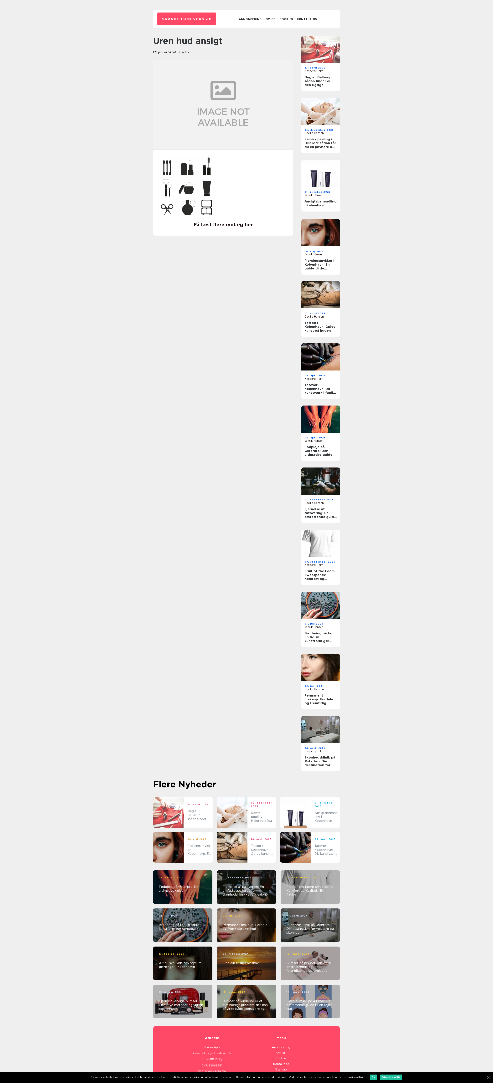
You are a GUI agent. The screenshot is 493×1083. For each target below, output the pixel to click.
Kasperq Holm (313, 71)
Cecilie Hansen (314, 133)
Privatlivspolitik (391, 1077)
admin (186, 52)
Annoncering (250, 19)
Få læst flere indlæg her (223, 224)
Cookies (286, 19)
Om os (271, 19)
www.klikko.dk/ (215, 1071)
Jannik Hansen (313, 195)
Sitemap (281, 1069)
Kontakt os (307, 19)
